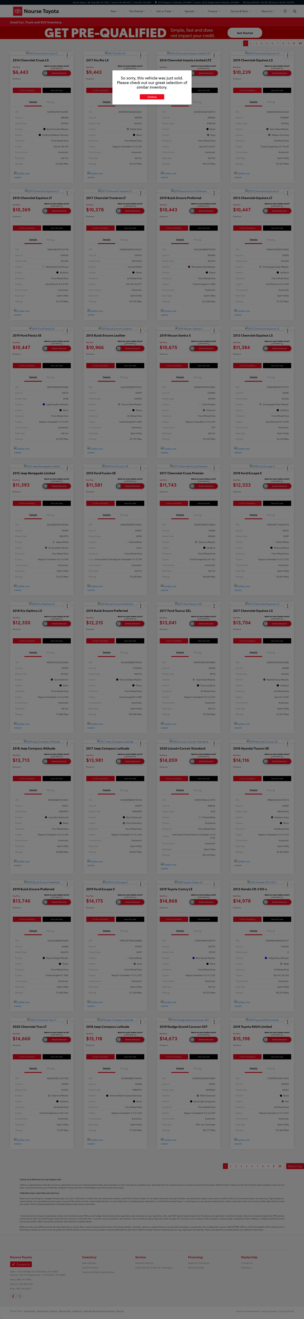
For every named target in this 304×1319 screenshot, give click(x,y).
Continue (152, 96)
